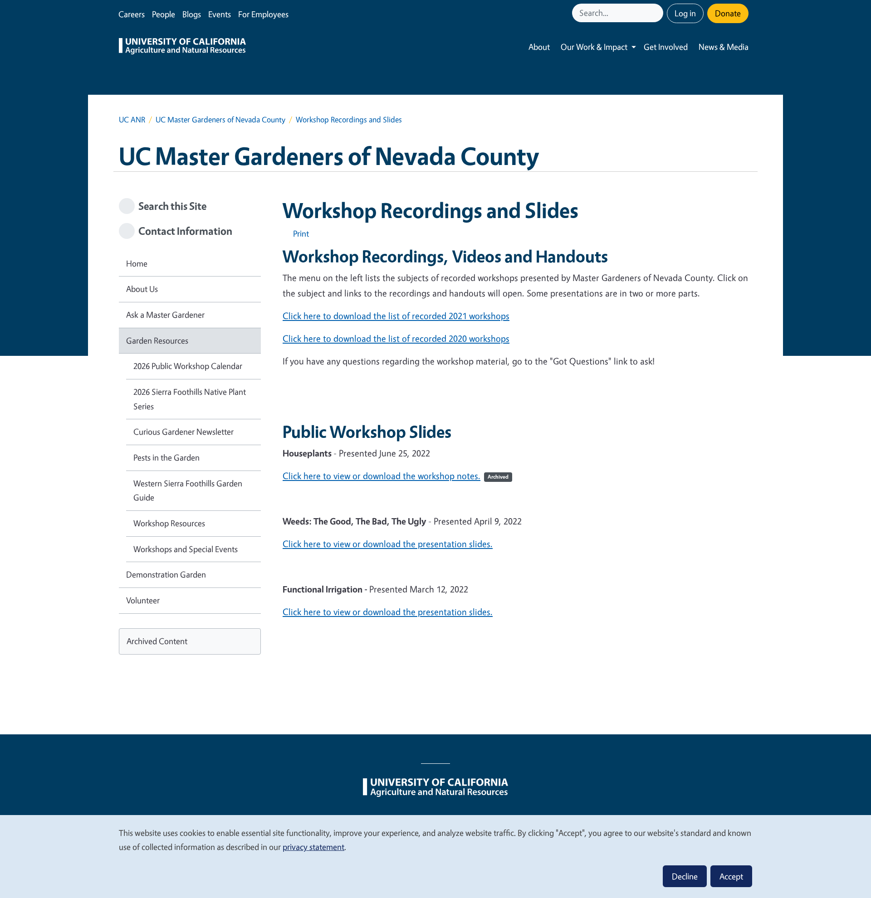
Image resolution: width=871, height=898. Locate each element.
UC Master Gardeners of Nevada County (220, 119)
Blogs (191, 14)
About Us (142, 288)
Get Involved (666, 46)
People (163, 14)
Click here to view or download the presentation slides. (388, 543)
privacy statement (313, 846)
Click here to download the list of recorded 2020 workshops (396, 338)
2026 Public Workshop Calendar (187, 365)
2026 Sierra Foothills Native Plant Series (189, 399)
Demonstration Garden (166, 574)
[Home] (182, 47)
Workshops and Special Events (185, 549)
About (539, 46)
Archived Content (157, 641)
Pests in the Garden (166, 457)
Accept (731, 876)
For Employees (263, 14)
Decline (685, 876)
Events (219, 14)
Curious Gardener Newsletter (183, 431)
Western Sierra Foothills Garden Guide (187, 490)
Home (136, 263)
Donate (728, 13)
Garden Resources (157, 340)
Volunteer (143, 600)
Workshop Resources (169, 523)
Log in (685, 13)
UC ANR (132, 119)
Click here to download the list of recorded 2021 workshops (396, 315)
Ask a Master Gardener (165, 314)
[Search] (657, 13)
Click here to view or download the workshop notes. (396, 475)
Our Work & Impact (594, 46)
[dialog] (435, 856)
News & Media (724, 46)
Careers (131, 14)
